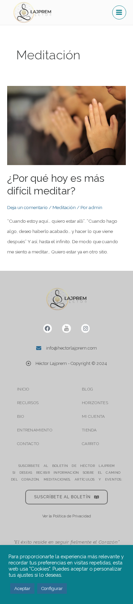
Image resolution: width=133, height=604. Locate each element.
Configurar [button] (52, 588)
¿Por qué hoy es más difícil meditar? (55, 184)
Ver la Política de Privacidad (66, 516)
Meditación (64, 207)
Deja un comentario (27, 207)
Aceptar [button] (22, 588)
